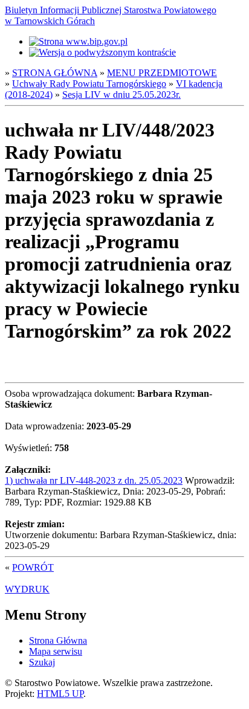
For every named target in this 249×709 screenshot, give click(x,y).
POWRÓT (33, 567)
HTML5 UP (60, 693)
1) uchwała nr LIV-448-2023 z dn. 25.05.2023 (94, 480)
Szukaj (42, 662)
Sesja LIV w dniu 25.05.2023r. (121, 94)
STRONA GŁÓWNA (54, 73)
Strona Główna (58, 640)
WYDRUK (27, 589)
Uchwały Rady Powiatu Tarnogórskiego (89, 84)
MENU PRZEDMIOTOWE (162, 73)
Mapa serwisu (55, 651)
